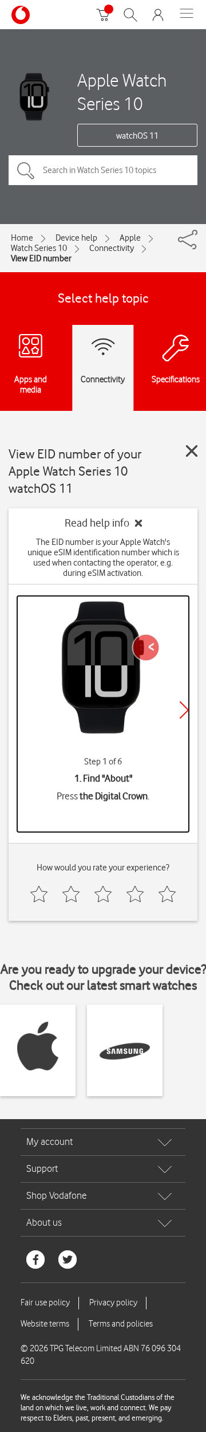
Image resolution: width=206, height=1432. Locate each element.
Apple (130, 238)
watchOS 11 (137, 136)
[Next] (184, 710)
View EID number (41, 258)
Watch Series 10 (39, 248)
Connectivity (111, 248)
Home (22, 238)
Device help (76, 238)
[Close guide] (191, 451)
